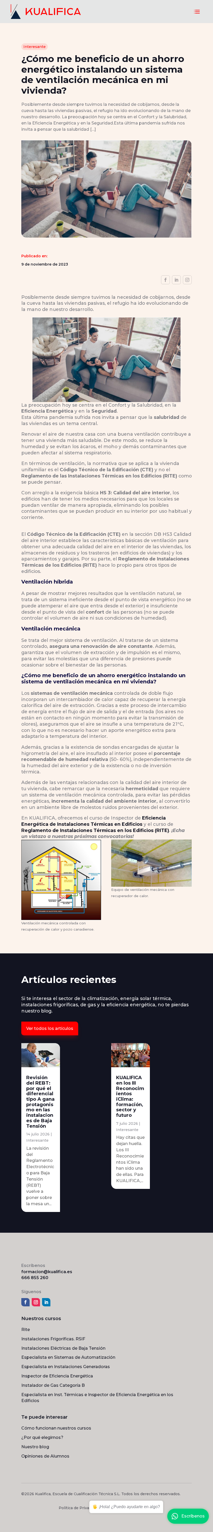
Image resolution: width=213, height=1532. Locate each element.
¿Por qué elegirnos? (42, 1437)
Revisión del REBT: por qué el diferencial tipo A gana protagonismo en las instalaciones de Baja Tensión (40, 1102)
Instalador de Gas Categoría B (53, 1385)
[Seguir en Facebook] (165, 279)
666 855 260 (34, 1277)
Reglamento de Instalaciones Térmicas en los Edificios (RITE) (95, 830)
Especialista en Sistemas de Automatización (68, 1357)
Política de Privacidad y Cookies (88, 1508)
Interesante (34, 46)
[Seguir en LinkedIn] (176, 279)
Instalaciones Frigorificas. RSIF (53, 1338)
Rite (25, 1329)
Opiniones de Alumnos (45, 1456)
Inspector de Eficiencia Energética (57, 1376)
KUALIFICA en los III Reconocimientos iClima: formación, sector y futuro (130, 1096)
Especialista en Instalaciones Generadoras (65, 1366)
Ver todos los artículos (49, 1028)
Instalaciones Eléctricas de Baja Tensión (63, 1348)
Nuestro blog (35, 1446)
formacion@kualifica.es (46, 1271)
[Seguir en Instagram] (187, 279)
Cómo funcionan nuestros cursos (56, 1428)
